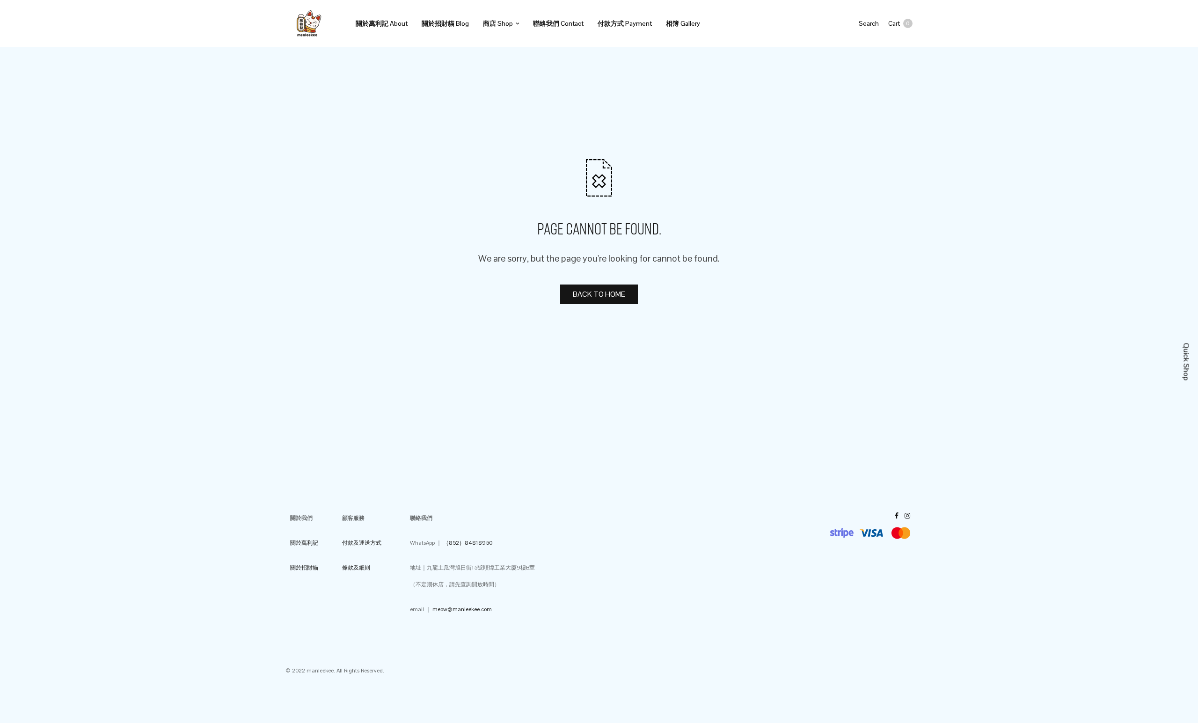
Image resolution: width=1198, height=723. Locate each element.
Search (869, 23)
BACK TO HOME (599, 294)
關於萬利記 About (382, 23)
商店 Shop (498, 23)
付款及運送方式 (361, 543)
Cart (899, 23)
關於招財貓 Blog (445, 23)
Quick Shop (1186, 361)
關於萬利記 (304, 543)
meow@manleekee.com (462, 609)
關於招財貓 (304, 567)
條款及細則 (356, 567)
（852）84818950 (467, 543)
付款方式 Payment (625, 23)
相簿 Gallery (683, 23)
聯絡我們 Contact (558, 23)
